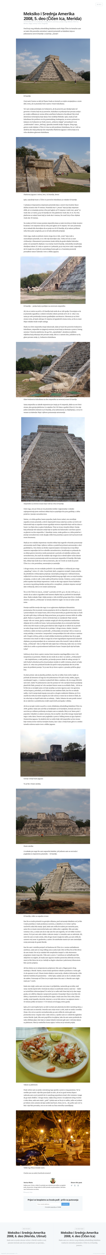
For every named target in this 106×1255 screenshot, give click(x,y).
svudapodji (39, 22)
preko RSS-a (53, 1207)
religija (30, 23)
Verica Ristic (28, 1183)
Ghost (103, 1253)
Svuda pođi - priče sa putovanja (7, 1253)
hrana (39, 23)
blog (65, 22)
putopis (61, 22)
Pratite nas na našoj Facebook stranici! (37, 1173)
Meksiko (70, 22)
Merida (26, 23)
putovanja (56, 22)
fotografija (45, 23)
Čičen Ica (75, 22)
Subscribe (65, 1204)
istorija (35, 23)
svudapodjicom (47, 22)
